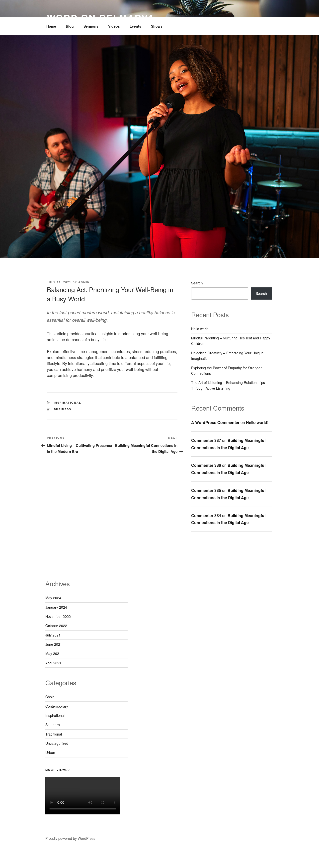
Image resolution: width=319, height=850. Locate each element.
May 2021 (53, 653)
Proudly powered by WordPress (70, 838)
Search (197, 282)
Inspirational (67, 402)
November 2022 (58, 616)
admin (84, 282)
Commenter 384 (206, 515)
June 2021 (53, 644)
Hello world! (200, 328)
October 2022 (56, 625)
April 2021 (53, 662)
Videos (114, 26)
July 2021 (53, 635)
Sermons (90, 26)
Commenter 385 (206, 490)
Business (63, 409)
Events (135, 26)
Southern (52, 724)
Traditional (53, 734)
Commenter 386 (206, 465)
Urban (50, 752)
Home (51, 26)
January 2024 (56, 607)
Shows (156, 26)
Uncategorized (56, 743)
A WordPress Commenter (215, 422)
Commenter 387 (206, 440)
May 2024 (53, 597)
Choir (49, 696)
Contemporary (56, 706)
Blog (70, 26)
